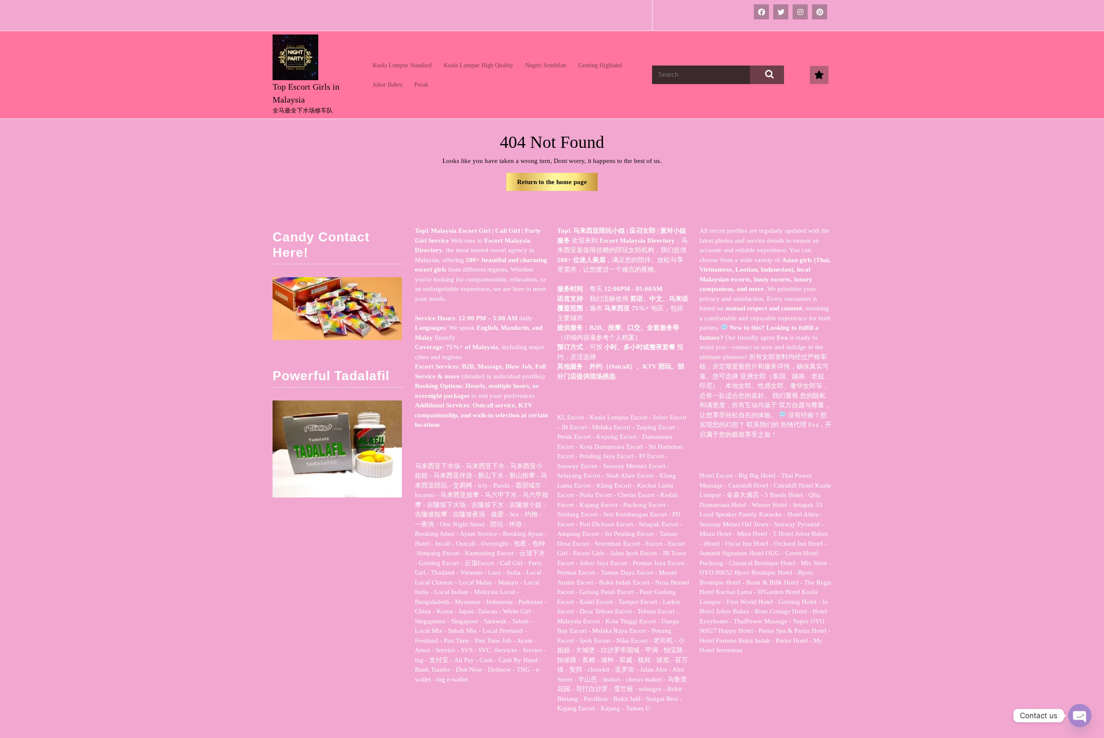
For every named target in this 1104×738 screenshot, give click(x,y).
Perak (421, 84)
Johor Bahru (387, 84)
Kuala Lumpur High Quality (478, 65)
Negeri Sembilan (545, 65)
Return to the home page (557, 184)
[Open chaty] (1079, 715)
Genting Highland (600, 65)
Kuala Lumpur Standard (402, 65)
